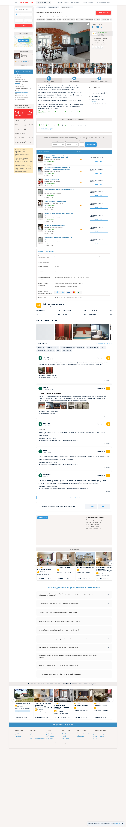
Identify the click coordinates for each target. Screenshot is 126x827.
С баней (64, 736)
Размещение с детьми (69, 19)
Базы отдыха (50, 736)
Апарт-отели (49, 735)
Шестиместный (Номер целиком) (54, 225)
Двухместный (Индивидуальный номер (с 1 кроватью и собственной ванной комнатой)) (57, 168)
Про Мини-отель (51, 19)
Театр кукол (95, 101)
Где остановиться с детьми (85, 733)
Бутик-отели (49, 738)
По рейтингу (81, 736)
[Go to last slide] (36, 563)
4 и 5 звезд (18, 736)
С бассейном (65, 738)
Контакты (97, 19)
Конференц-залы (67, 735)
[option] (63, 42)
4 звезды (17, 733)
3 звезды (17, 735)
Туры (32, 736)
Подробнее (117, 823)
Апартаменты (50, 733)
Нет (103, 506)
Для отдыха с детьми (68, 733)
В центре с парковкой (99, 736)
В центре (95, 733)
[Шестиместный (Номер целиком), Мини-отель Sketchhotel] (60, 71)
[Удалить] (32, 55)
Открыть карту (23, 40)
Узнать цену (98, 161)
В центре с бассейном (99, 735)
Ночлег (32, 735)
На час (32, 733)
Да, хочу (91, 506)
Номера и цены (41, 19)
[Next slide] (111, 332)
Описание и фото (48, 163)
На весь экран (42, 517)
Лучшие (79, 735)
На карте (95, 738)
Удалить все (24, 64)
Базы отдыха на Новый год (38, 738)
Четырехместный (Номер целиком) (55, 201)
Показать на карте (59, 16)
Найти (24, 25)
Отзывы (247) (105, 19)
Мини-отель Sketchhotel (24, 55)
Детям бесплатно (74, 81)
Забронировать (103, 13)
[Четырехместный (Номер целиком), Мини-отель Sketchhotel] (103, 71)
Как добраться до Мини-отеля (84, 19)
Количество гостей (20, 18)
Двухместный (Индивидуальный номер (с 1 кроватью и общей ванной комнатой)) (57, 156)
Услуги (59, 19)
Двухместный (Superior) (51, 179)
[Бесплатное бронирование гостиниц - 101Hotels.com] (26, 2)
